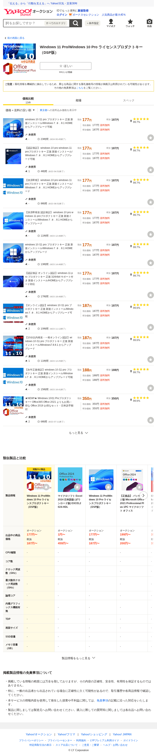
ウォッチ (130, 26)
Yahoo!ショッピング (94, 734)
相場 (78, 100)
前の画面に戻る (16, 38)
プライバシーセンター (60, 740)
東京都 (43, 110)
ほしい (68, 65)
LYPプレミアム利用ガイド (104, 740)
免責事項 (102, 700)
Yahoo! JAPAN (122, 734)
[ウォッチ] (150, 137)
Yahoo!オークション (39, 734)
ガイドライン (130, 740)
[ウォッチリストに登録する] (46, 487)
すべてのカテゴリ (56, 23)
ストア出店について (67, 745)
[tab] (28, 100)
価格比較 (28, 100)
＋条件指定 (92, 23)
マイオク (111, 26)
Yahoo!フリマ (66, 734)
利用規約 (81, 740)
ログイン (62, 14)
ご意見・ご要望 (90, 745)
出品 (149, 26)
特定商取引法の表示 (40, 745)
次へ (143, 495)
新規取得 (83, 10)
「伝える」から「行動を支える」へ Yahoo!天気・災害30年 (42, 3)
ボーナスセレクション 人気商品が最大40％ (99, 14)
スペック (129, 100)
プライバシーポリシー (31, 740)
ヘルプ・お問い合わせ (115, 745)
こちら (79, 87)
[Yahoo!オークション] (29, 10)
